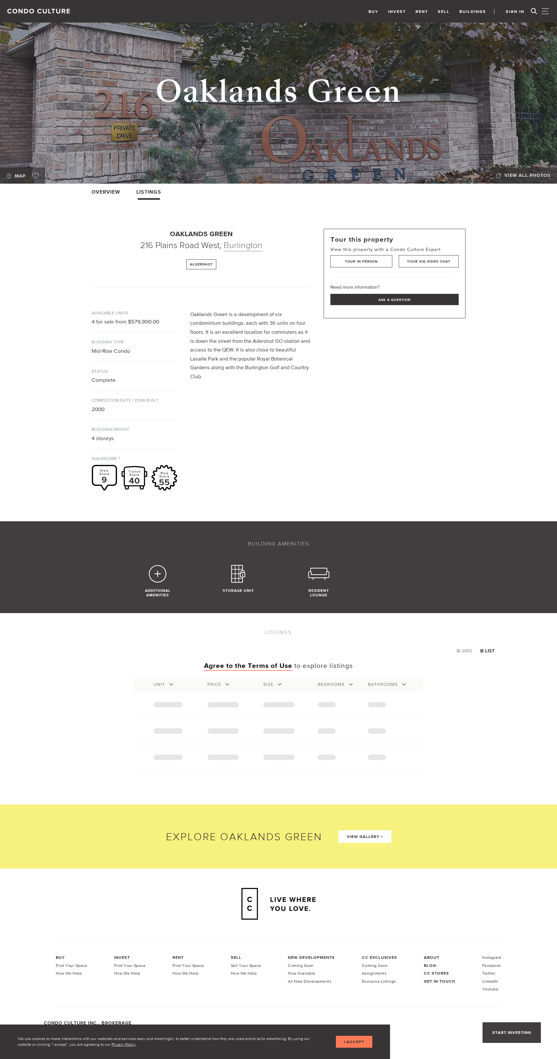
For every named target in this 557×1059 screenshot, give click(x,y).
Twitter (489, 973)
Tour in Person (361, 261)
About (431, 957)
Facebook (491, 965)
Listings (148, 192)
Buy (373, 11)
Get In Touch (439, 981)
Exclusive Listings (379, 981)
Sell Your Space (246, 965)
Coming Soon (301, 965)
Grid (467, 650)
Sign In (515, 11)
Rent (421, 11)
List (489, 650)
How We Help (69, 973)
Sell (444, 11)
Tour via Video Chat (428, 261)
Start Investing (511, 1032)
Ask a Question (394, 300)
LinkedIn (490, 981)
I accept (354, 1041)
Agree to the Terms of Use (248, 665)
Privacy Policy (123, 1044)
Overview (106, 192)
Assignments (374, 973)
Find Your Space (71, 965)
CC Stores (436, 973)
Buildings (472, 11)
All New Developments (309, 981)
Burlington (243, 245)
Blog (430, 965)
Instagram (492, 957)
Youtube (490, 989)
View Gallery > (365, 836)
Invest (397, 11)
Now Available (302, 973)
